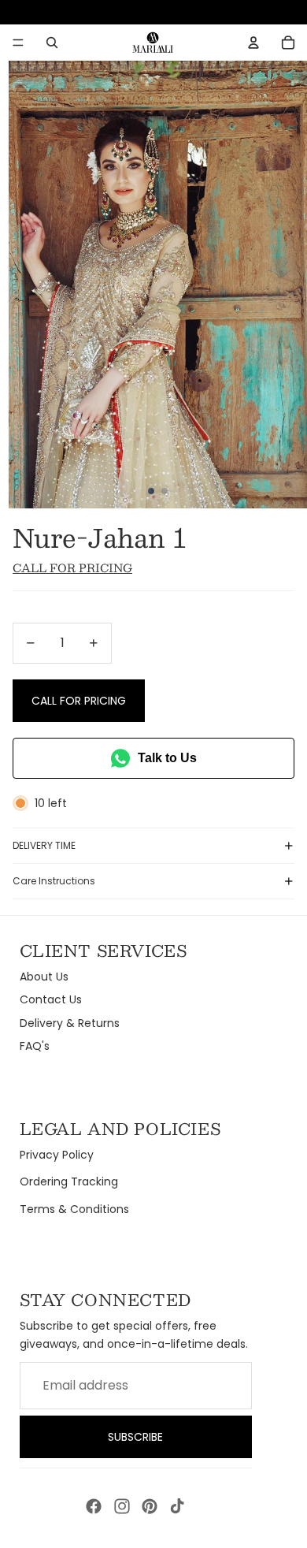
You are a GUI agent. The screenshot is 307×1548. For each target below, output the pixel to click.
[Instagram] (122, 1506)
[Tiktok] (177, 1506)
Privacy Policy (57, 1155)
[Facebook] (93, 1506)
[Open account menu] (253, 42)
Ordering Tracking (69, 1181)
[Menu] (18, 42)
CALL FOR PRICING (78, 701)
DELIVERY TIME (44, 845)
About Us (44, 976)
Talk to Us (167, 758)
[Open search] (52, 42)
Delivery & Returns (70, 1023)
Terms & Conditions (74, 1209)
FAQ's (35, 1046)
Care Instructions (54, 880)
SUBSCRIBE (135, 1437)
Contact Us (51, 999)
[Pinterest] (149, 1506)
